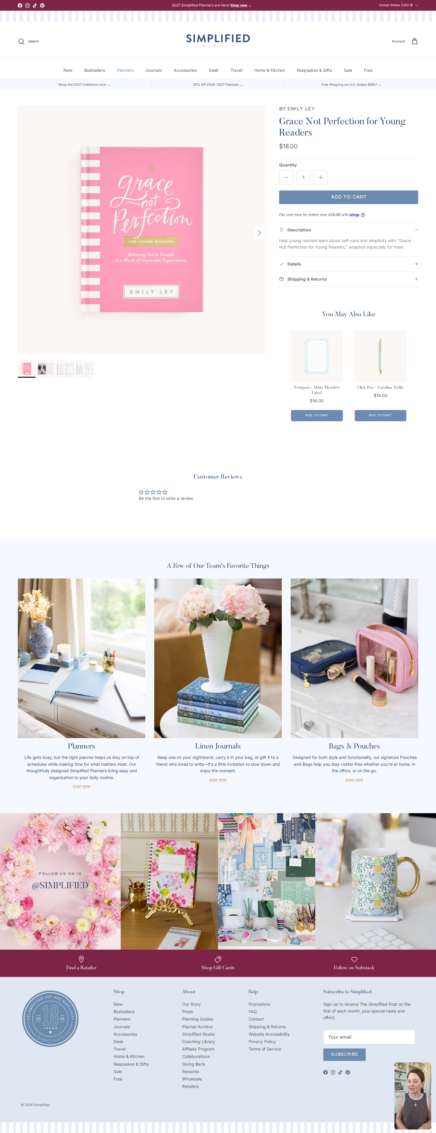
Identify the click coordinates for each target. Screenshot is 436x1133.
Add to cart (349, 197)
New (67, 70)
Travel (236, 70)
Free (368, 70)
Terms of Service (265, 1048)
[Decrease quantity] (286, 177)
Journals (153, 70)
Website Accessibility (269, 1034)
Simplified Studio (198, 1034)
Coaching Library (198, 1041)
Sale (348, 70)
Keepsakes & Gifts (314, 70)
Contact (256, 1018)
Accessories (185, 70)
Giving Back (193, 1064)
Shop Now (81, 787)
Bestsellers (94, 70)
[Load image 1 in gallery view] (142, 230)
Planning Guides (197, 1018)
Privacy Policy (262, 1041)
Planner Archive (197, 1026)
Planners (125, 70)
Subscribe (344, 1054)
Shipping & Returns (267, 1026)
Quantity (288, 164)
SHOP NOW (354, 780)
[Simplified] (218, 40)
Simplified (42, 1105)
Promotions (259, 1004)
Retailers (190, 1086)
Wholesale (192, 1078)
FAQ (253, 1011)
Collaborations (196, 1056)
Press (187, 1011)
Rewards (190, 1071)
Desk (214, 70)
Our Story (191, 1004)
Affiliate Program (198, 1048)
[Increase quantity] (321, 177)
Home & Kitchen (269, 70)
